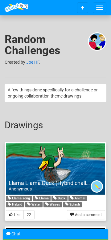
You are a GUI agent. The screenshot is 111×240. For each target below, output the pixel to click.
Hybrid (16, 204)
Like (16, 215)
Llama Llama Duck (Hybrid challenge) (54, 183)
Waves (54, 204)
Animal (79, 198)
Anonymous (20, 188)
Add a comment (88, 215)
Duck (61, 198)
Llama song (20, 198)
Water (36, 204)
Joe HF (32, 62)
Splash (74, 204)
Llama (43, 198)
